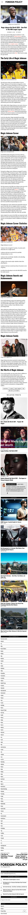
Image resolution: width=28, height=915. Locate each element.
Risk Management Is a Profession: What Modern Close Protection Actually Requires (12, 548)
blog (1, 656)
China (2, 670)
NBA (16, 53)
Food (1, 700)
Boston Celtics (11, 111)
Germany (2, 712)
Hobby (2, 720)
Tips (1, 830)
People (2, 796)
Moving (2, 771)
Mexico (2, 766)
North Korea (3, 786)
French (2, 702)
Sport (2, 821)
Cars (1, 663)
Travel (2, 835)
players (16, 189)
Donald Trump (3, 683)
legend (11, 388)
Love (1, 757)
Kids (1, 744)
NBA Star (11, 390)
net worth (17, 390)
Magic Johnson (17, 36)
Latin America (3, 747)
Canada (2, 661)
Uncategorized (3, 845)
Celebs (2, 666)
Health (2, 715)
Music (2, 774)
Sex (1, 813)
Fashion (2, 695)
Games (2, 707)
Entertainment (3, 690)
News (2, 781)
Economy (2, 685)
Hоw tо (2, 725)
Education (2, 688)
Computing (3, 673)
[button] (25, 899)
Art (1, 643)
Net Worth (18, 32)
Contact (2, 908)
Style (2, 823)
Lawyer (2, 749)
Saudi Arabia (3, 808)
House (2, 722)
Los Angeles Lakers (13, 44)
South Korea (3, 818)
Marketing (2, 762)
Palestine (2, 791)
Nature (2, 776)
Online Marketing (4, 789)
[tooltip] (7, 493)
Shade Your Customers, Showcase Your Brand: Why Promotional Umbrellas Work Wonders (12, 604)
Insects (2, 730)
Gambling (2, 705)
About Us (2, 906)
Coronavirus (3, 675)
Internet (2, 734)
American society (4, 639)
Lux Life (2, 759)
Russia (2, 806)
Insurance (2, 732)
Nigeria (2, 784)
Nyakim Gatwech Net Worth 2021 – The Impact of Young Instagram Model (13, 479)
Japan (2, 742)
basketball (5, 388)
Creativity (2, 678)
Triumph (2, 838)
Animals (2, 641)
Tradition (2, 833)
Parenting (2, 794)
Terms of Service (4, 913)
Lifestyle (2, 754)
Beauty (2, 651)
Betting (2, 653)
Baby (1, 646)
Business (2, 658)
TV (1, 840)
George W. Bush (3, 710)
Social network (3, 816)
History (2, 717)
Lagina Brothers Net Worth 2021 (9, 451)
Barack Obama (3, 648)
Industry (2, 727)
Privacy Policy (3, 911)
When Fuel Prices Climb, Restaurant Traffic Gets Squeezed (13, 631)
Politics (2, 801)
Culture (2, 680)
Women (2, 850)
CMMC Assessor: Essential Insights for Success (11, 522)
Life (1, 752)
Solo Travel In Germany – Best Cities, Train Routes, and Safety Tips (13, 576)
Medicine (2, 764)
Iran (1, 737)
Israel (2, 739)
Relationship (3, 803)
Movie (2, 769)
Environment (3, 693)
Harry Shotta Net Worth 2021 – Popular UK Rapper (12, 422)
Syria (2, 825)
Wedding (2, 848)
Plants (2, 798)
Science (2, 811)
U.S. (1, 843)
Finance (2, 698)
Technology (3, 828)
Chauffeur (2, 668)
